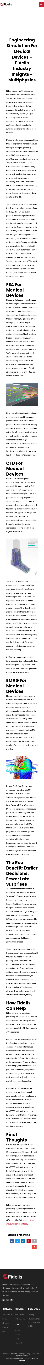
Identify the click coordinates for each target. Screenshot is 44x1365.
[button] (12, 1241)
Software (7, 1308)
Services (20, 1308)
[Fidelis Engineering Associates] (6, 4)
